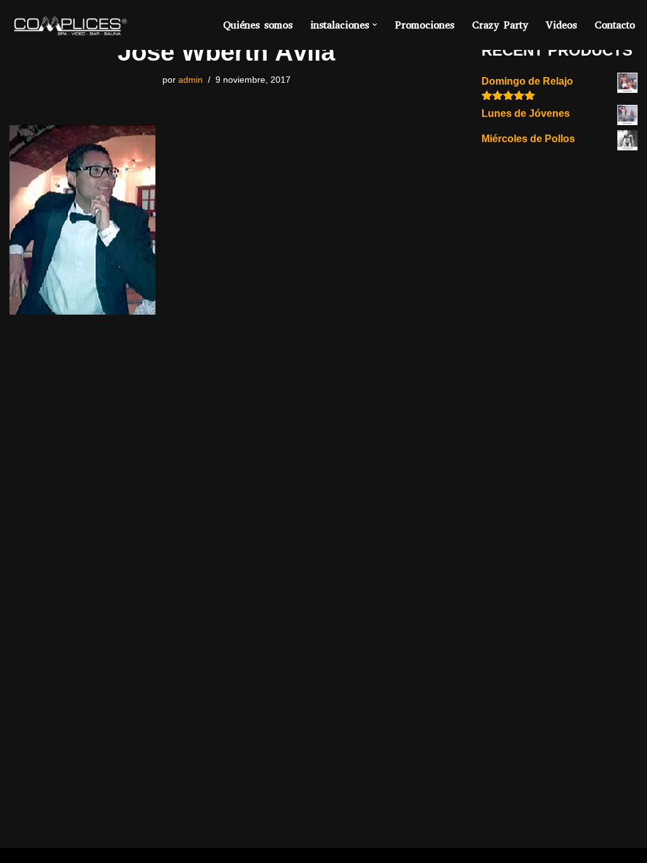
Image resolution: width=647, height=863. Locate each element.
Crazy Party (500, 25)
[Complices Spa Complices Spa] (68, 25)
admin (190, 80)
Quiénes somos (258, 25)
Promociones (424, 25)
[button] (374, 24)
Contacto (615, 25)
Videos (561, 25)
